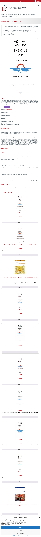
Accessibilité (5, 1)
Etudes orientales (9, 109)
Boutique (27, 1)
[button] (39, 517)
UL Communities (16, 1)
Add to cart (7, 106)
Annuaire (22, 1)
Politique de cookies (16, 535)
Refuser (20, 530)
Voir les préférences (20, 533)
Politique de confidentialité (24, 535)
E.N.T (10, 1)
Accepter (20, 527)
